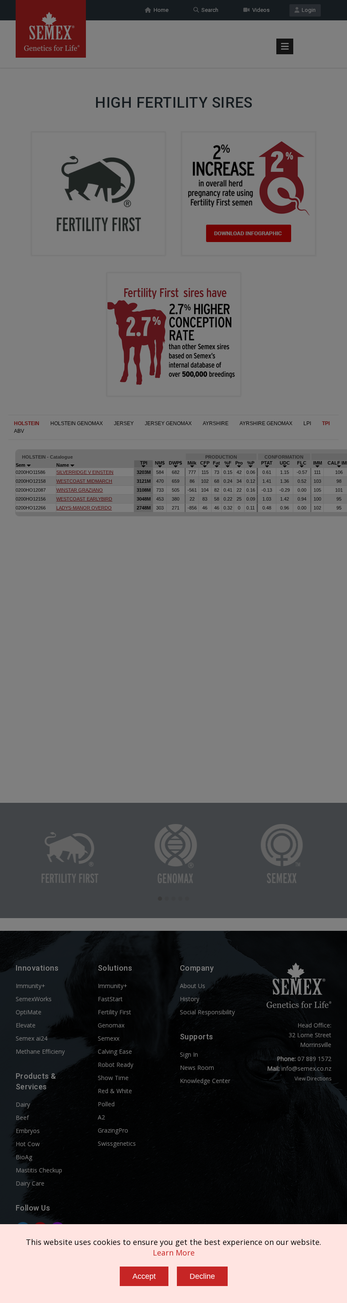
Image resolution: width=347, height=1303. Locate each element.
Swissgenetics (117, 1143)
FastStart (110, 999)
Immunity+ (30, 986)
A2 (101, 1117)
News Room (197, 1068)
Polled (106, 1104)
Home (159, 10)
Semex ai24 (31, 1038)
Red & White (115, 1091)
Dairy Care (30, 1183)
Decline (202, 1276)
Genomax (111, 1025)
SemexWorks (34, 999)
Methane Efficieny (40, 1051)
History (189, 999)
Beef (22, 1118)
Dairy (23, 1104)
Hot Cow (28, 1144)
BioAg (24, 1157)
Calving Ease (115, 1051)
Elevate (26, 1025)
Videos (260, 10)
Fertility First (114, 1012)
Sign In (189, 1054)
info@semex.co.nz (306, 1068)
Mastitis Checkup (39, 1170)
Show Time (113, 1078)
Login (307, 10)
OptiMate (28, 1012)
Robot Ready (115, 1065)
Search (208, 10)
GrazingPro (113, 1130)
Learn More (174, 1252)
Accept (144, 1276)
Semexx (108, 1038)
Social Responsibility (207, 1012)
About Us (192, 986)
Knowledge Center (205, 1081)
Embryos (28, 1131)
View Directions (313, 1078)
